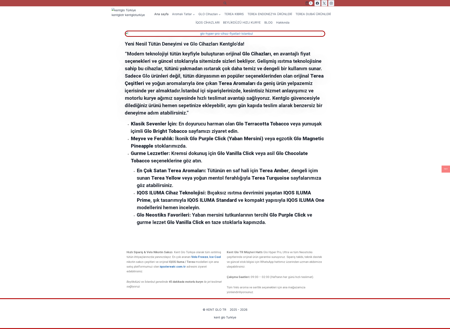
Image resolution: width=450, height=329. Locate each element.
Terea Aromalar (236, 83)
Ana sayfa (161, 14)
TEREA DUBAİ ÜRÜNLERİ (313, 14)
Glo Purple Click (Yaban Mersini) (226, 138)
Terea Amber (274, 170)
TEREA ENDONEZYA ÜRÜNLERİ (270, 14)
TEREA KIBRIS (234, 14)
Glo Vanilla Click (235, 153)
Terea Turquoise (270, 178)
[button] (129, 33)
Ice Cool (215, 257)
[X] (324, 3)
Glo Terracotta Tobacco (262, 124)
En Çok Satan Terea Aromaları (171, 170)
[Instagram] (331, 3)
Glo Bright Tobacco (165, 131)
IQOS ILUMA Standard (212, 200)
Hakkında (283, 22)
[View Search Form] (225, 3)
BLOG (268, 22)
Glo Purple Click (287, 215)
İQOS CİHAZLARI (208, 22)
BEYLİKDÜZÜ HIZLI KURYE (242, 22)
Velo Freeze (199, 257)
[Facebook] (317, 3)
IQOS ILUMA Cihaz (157, 193)
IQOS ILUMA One (305, 200)
